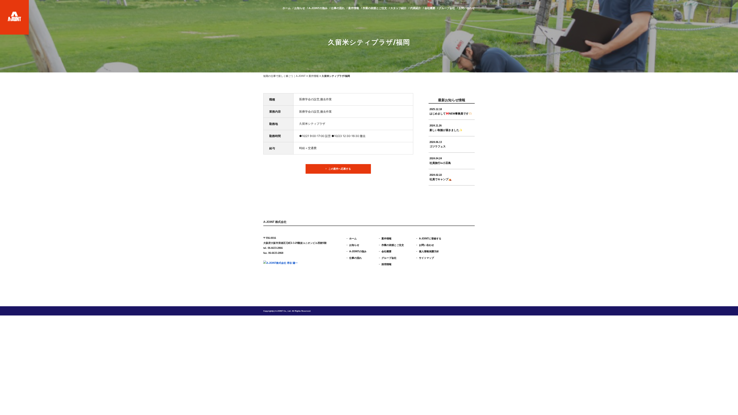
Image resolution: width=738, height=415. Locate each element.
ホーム (287, 8)
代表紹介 (415, 8)
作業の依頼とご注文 (375, 8)
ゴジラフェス (438, 144)
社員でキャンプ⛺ (441, 177)
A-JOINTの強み (317, 8)
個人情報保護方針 (429, 251)
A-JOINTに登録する (430, 238)
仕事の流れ (338, 8)
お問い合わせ (467, 8)
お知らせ (299, 8)
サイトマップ (426, 257)
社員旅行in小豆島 (440, 160)
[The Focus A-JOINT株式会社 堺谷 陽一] (293, 274)
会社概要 (430, 8)
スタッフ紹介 (398, 8)
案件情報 (353, 8)
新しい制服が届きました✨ (446, 128)
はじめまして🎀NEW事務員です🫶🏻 (451, 111)
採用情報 (386, 264)
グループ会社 (447, 8)
